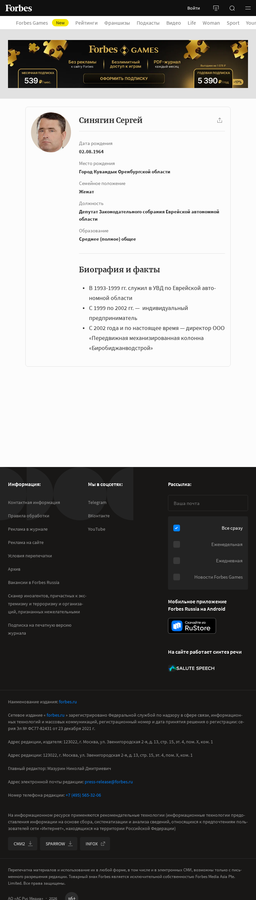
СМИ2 (19, 844)
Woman (211, 22)
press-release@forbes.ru (109, 782)
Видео (173, 22)
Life (192, 22)
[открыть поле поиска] (232, 8)
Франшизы (117, 22)
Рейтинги (86, 22)
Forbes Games (40, 22)
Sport (233, 22)
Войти (193, 8)
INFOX (92, 844)
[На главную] (18, 8)
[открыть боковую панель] (216, 8)
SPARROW (55, 844)
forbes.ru (68, 702)
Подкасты (148, 22)
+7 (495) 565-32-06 (83, 795)
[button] (248, 8)
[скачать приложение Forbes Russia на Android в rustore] (192, 626)
